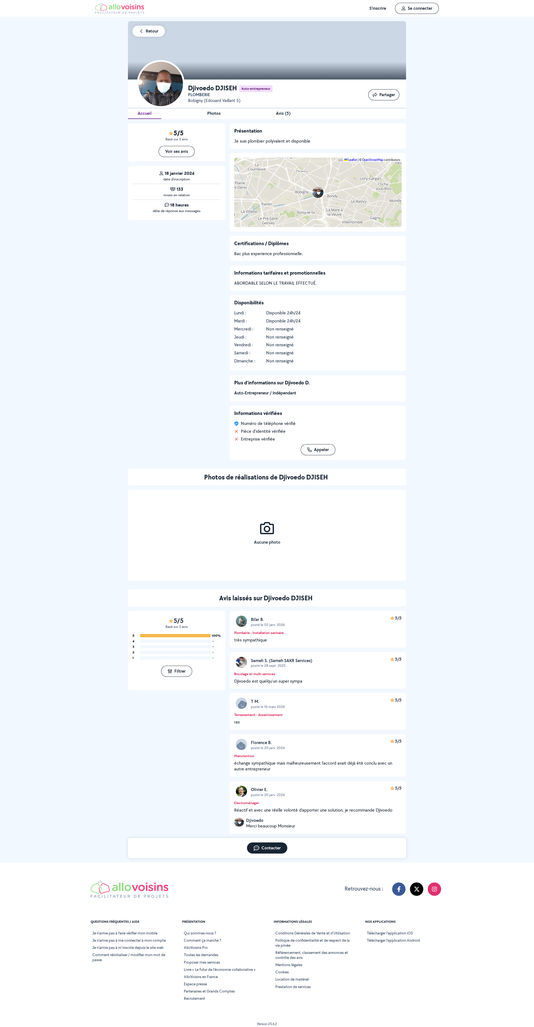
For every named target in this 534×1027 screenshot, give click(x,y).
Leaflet (352, 160)
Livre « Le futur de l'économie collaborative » (220, 969)
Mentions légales (288, 964)
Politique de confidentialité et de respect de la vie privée (312, 943)
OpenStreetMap (372, 160)
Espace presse (195, 983)
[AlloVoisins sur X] (416, 889)
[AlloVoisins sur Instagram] (434, 889)
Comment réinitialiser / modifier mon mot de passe (128, 957)
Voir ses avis (176, 151)
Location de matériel (292, 979)
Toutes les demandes (201, 954)
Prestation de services (293, 986)
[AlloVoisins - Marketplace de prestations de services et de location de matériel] (119, 12)
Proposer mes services (202, 962)
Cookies (282, 971)
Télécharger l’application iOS (390, 933)
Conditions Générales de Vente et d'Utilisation (312, 933)
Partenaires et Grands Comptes (209, 991)
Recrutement (194, 998)
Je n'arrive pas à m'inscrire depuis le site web (128, 947)
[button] (317, 192)
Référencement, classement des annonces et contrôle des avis (311, 955)
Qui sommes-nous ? (200, 933)
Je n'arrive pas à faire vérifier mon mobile (124, 933)
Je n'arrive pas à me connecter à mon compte (129, 940)
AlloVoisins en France (201, 976)
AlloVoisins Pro (196, 947)
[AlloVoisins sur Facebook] (399, 889)
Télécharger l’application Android (393, 940)
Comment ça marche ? (202, 940)
